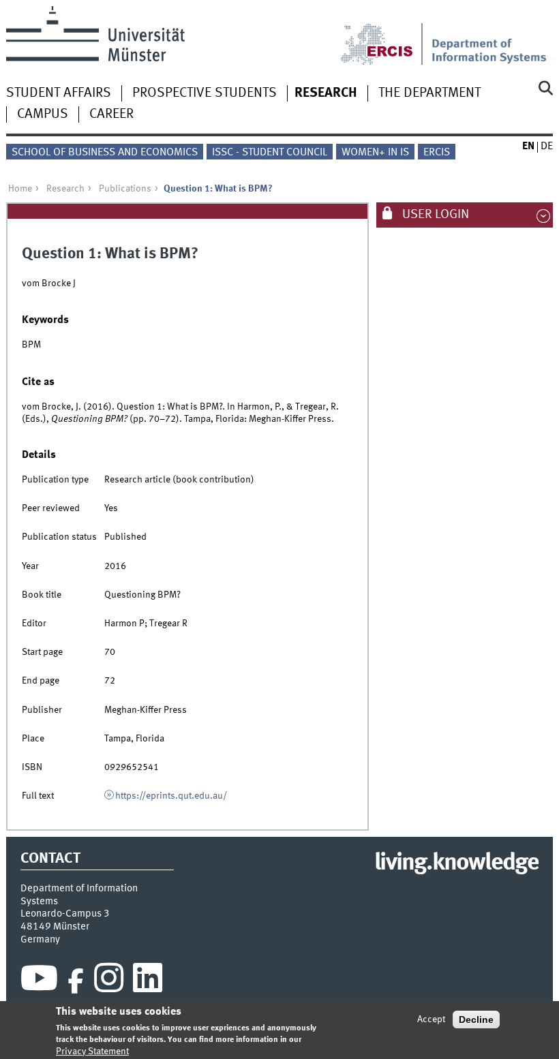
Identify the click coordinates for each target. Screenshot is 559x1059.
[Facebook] (75, 981)
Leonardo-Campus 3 (65, 913)
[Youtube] (39, 981)
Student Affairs (58, 93)
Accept (431, 1019)
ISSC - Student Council (269, 152)
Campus (42, 114)
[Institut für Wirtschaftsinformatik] (493, 35)
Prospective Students (204, 93)
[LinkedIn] (147, 981)
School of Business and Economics (105, 152)
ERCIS (436, 152)
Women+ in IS (375, 152)
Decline (476, 1019)
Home (20, 189)
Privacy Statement (92, 1051)
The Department (429, 93)
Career (111, 114)
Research (325, 93)
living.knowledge (456, 863)
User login (434, 215)
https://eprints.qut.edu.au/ (171, 796)
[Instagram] (108, 981)
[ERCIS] (386, 35)
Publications (125, 189)
